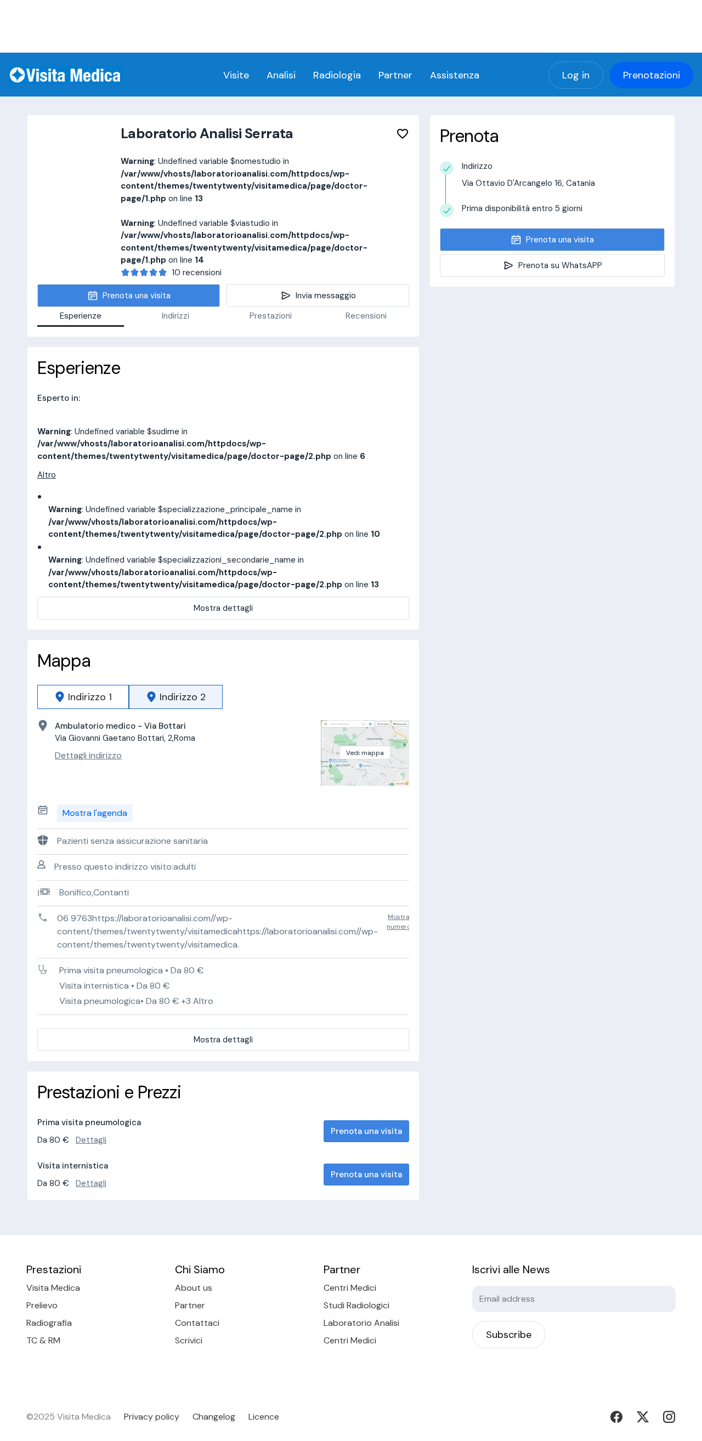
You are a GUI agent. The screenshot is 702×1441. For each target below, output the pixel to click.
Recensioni (366, 315)
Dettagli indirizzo (88, 755)
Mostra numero (399, 921)
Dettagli (91, 1139)
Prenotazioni (651, 75)
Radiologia (337, 75)
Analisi (281, 75)
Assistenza (454, 75)
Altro (46, 474)
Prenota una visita (366, 1131)
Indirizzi (175, 315)
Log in (576, 75)
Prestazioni (271, 315)
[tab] (83, 697)
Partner (395, 75)
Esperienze (80, 315)
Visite (236, 75)
